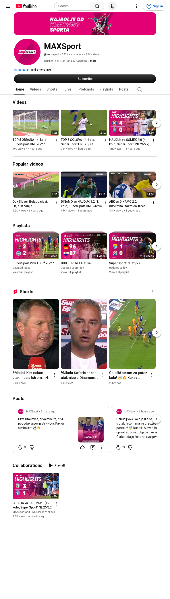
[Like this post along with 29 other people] (19, 447)
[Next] (156, 123)
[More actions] (56, 140)
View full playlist (23, 272)
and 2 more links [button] (41, 69)
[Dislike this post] (31, 447)
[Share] (82, 447)
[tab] (19, 89)
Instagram (23, 69)
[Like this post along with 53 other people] (118, 447)
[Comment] (93, 447)
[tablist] (85, 89)
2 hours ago (48, 411)
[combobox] (73, 6)
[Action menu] (101, 447)
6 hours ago (146, 411)
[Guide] (8, 6)
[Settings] (136, 6)
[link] (61, 430)
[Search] (97, 6)
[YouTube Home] (26, 6)
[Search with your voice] (112, 6)
